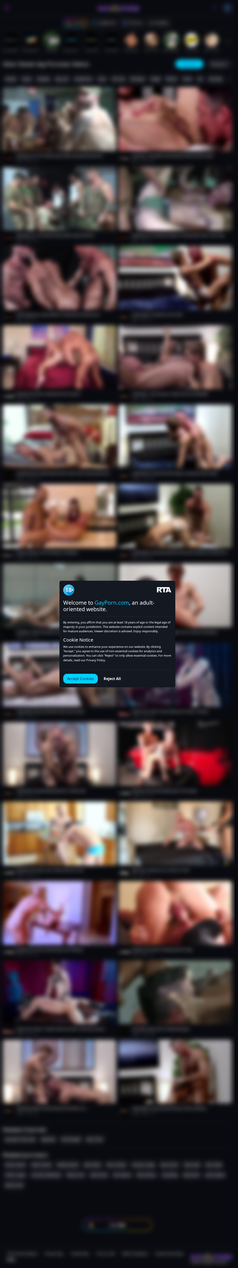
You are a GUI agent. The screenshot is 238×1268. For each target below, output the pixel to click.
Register (190, 1254)
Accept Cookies (80, 678)
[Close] (225, 1239)
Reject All (112, 678)
